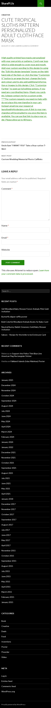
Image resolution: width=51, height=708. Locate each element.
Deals (3, 631)
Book (3, 621)
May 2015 (5, 581)
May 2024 (5, 421)
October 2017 (7, 514)
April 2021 (5, 493)
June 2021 (6, 483)
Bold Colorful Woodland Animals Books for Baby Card (24, 322)
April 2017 (5, 545)
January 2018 (7, 499)
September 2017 (8, 519)
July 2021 (5, 478)
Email (4, 237)
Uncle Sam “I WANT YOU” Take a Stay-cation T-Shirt (23, 145)
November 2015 (8, 550)
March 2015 (6, 592)
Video (4, 657)
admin (19, 46)
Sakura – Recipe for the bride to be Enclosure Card (23, 334)
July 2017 (5, 530)
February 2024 (7, 437)
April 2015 (5, 586)
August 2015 (7, 566)
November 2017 (8, 509)
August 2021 (7, 473)
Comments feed (8, 686)
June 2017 (6, 535)
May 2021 (5, 488)
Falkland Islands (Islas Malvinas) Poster (28, 361)
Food (3, 636)
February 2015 (7, 597)
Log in (4, 676)
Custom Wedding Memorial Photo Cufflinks (21, 157)
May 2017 (5, 540)
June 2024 (6, 416)
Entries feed (6, 681)
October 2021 (7, 462)
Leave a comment (31, 46)
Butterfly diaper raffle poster (14, 316)
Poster (4, 647)
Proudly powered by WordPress (13, 704)
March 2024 (6, 431)
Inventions (6, 641)
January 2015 (7, 602)
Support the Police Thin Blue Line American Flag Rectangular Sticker (21, 354)
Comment (6, 188)
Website (5, 249)
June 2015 (6, 576)
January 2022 (7, 447)
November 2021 (8, 457)
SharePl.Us (7, 3)
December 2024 (8, 385)
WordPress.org (8, 691)
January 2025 (7, 380)
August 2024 (7, 406)
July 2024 (5, 411)
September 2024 (8, 400)
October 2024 (7, 395)
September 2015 (8, 561)
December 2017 (8, 504)
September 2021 (8, 468)
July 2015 (5, 571)
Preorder (5, 652)
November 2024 (8, 390)
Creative (5, 15)
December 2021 (8, 452)
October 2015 (7, 555)
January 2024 (7, 442)
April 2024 (5, 426)
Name (5, 225)
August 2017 (7, 524)
